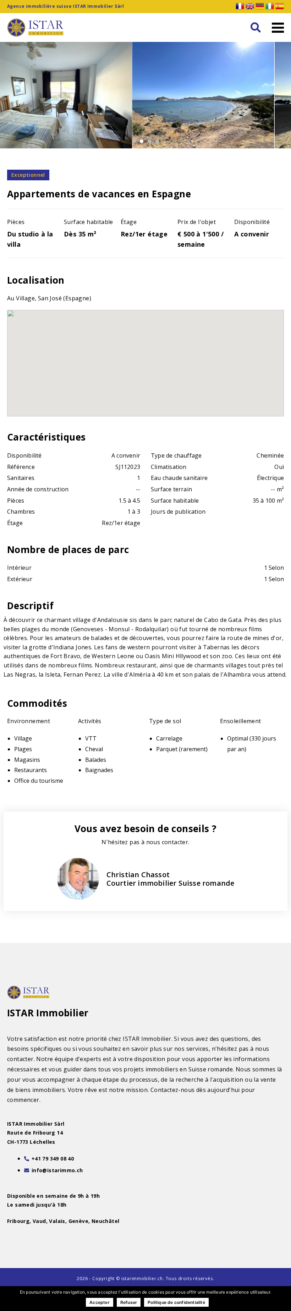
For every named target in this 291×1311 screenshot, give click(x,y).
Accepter (99, 1302)
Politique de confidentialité (176, 1302)
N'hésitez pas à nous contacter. (145, 842)
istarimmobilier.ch (142, 1279)
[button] (255, 27)
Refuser (128, 1302)
